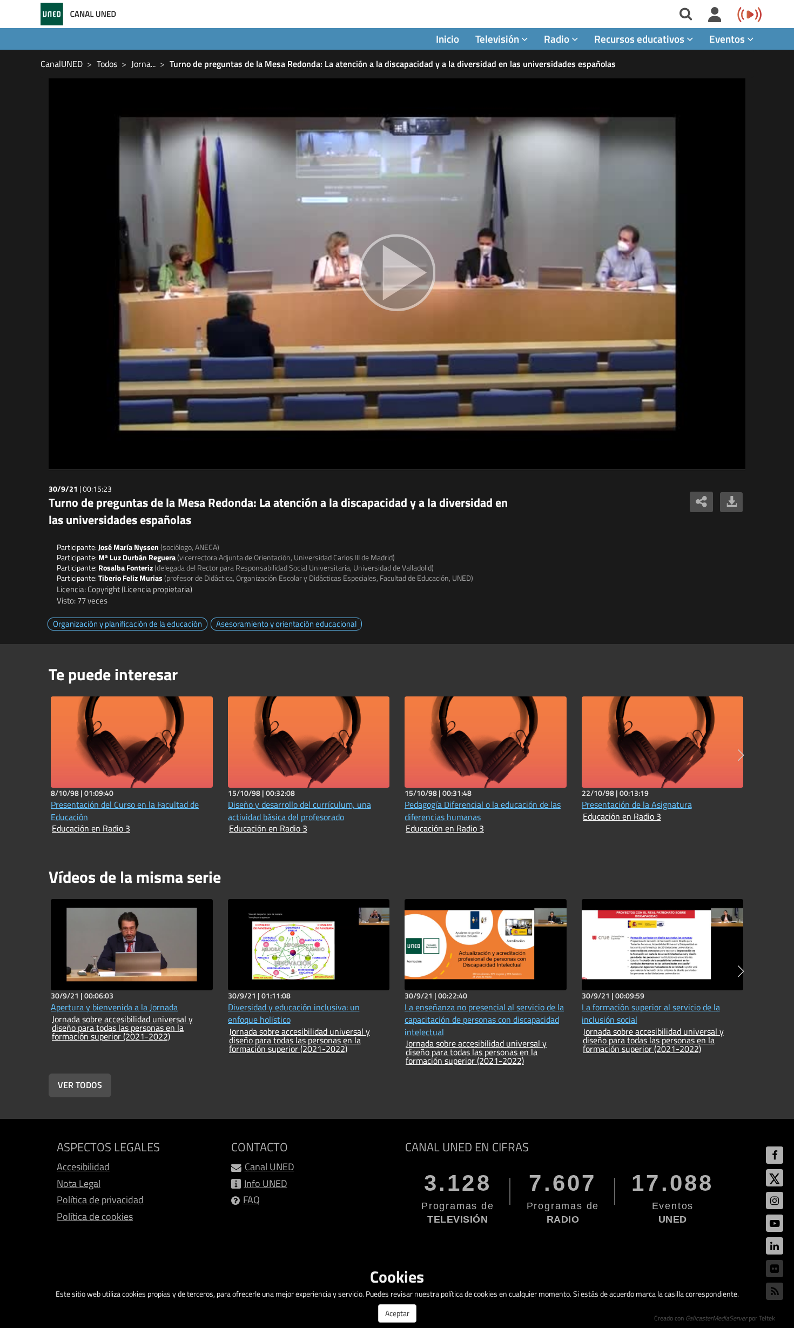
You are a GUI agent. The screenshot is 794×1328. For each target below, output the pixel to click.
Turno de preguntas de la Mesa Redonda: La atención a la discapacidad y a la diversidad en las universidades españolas (393, 63)
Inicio (447, 38)
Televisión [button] (498, 38)
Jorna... (143, 63)
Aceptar (397, 1313)
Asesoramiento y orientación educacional (286, 624)
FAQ (251, 1199)
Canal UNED (269, 1166)
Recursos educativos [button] (640, 38)
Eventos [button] (728, 38)
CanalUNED (62, 63)
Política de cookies (95, 1216)
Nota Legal (78, 1183)
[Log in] (715, 15)
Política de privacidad (100, 1199)
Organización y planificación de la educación (127, 624)
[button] (741, 755)
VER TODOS (80, 1084)
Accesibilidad (83, 1166)
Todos (107, 63)
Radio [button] (557, 38)
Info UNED (265, 1183)
